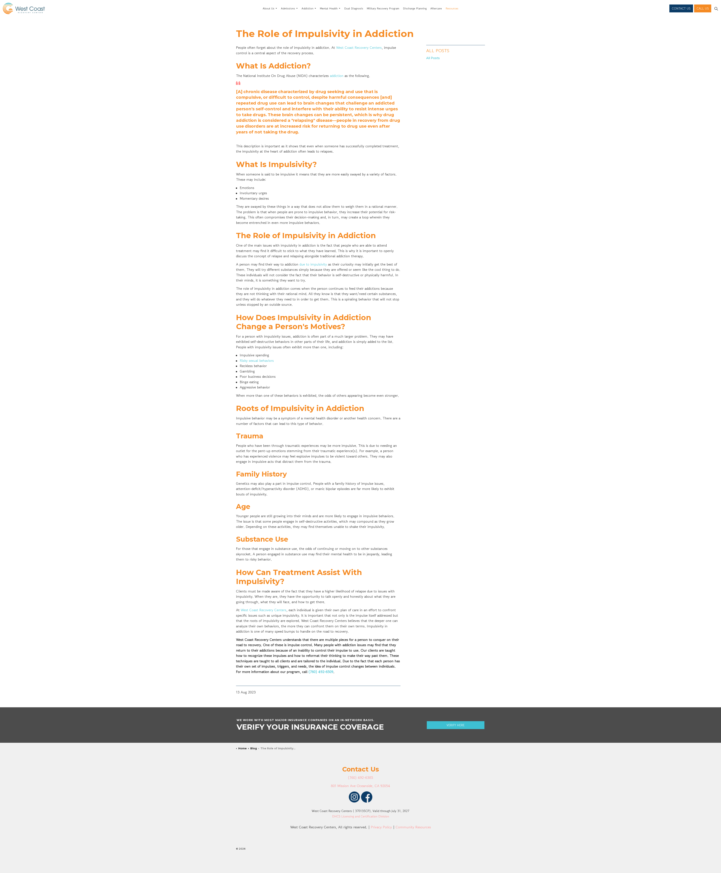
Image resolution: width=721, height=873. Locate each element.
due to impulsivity (313, 264)
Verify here (455, 725)
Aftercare (436, 8)
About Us (268, 8)
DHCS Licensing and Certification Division (360, 816)
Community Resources (413, 827)
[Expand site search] (716, 8)
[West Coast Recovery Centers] (24, 8)
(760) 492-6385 (360, 777)
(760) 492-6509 (320, 671)
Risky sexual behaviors (257, 360)
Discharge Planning (415, 8)
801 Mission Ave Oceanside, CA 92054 (360, 785)
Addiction (307, 8)
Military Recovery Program (383, 8)
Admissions (288, 8)
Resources (452, 8)
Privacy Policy (381, 827)
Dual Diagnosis (353, 8)
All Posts (437, 50)
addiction (336, 75)
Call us (703, 8)
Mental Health (329, 8)
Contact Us (681, 8)
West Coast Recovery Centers (359, 47)
